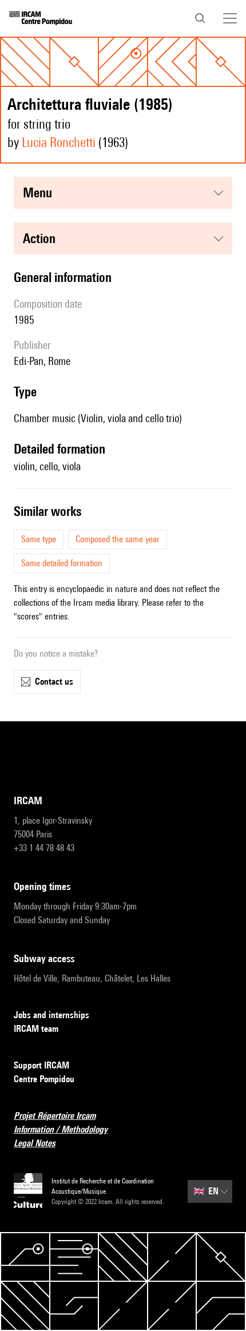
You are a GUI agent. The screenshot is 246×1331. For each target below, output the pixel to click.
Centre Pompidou (44, 1079)
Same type (38, 539)
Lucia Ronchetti (59, 142)
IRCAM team (36, 1028)
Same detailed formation (61, 563)
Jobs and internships (51, 1015)
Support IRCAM (41, 1065)
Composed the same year (118, 539)
